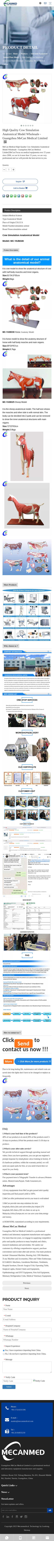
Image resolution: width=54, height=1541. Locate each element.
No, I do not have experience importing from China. (25, 1354)
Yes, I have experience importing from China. (23, 1350)
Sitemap (27, 1530)
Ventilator (43, 1262)
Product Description (12, 210)
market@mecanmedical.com (22, 1421)
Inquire (18, 181)
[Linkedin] (8, 1516)
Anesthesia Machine (29, 1262)
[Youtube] (17, 1516)
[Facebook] (3, 1516)
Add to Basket (19, 188)
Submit (9, 1387)
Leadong (45, 1526)
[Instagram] (26, 1516)
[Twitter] (21, 1516)
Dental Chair (21, 1269)
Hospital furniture (9, 1265)
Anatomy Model (27, 332)
